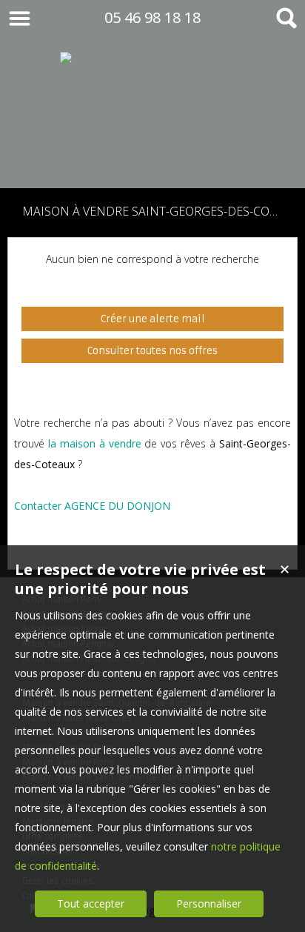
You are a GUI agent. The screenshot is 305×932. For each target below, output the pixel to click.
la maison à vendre (94, 443)
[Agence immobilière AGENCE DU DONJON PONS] (152, 158)
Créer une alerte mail (153, 319)
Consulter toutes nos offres (152, 350)
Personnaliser (208, 903)
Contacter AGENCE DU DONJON (92, 506)
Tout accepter (90, 903)
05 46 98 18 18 (152, 17)
